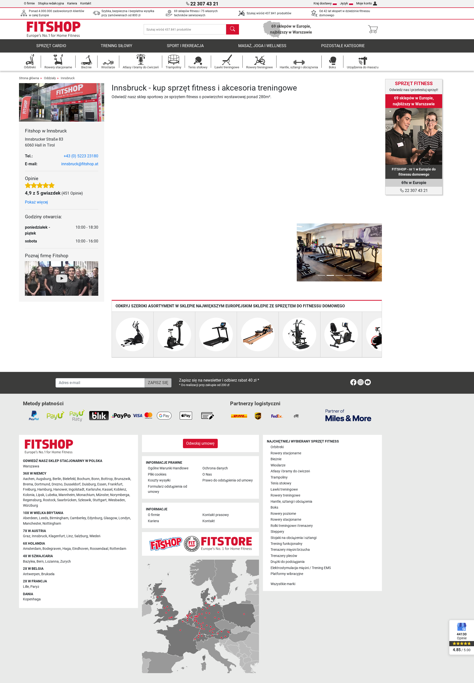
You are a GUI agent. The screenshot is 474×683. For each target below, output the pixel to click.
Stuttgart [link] (100, 500)
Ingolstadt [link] (76, 489)
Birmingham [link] (59, 518)
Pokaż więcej (36, 202)
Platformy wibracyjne (287, 574)
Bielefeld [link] (69, 479)
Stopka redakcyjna (51, 3)
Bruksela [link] (48, 574)
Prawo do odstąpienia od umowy (227, 480)
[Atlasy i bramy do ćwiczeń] (299, 334)
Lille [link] (26, 587)
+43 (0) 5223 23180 (81, 156)
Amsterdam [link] (32, 549)
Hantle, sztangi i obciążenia (291, 501)
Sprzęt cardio (51, 45)
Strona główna (29, 78)
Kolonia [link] (29, 495)
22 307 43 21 (416, 190)
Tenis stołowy (281, 483)
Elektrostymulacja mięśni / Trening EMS (301, 568)
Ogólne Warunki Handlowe (168, 468)
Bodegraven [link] (51, 549)
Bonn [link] (95, 479)
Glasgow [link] (110, 518)
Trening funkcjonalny (286, 544)
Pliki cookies (157, 474)
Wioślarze (278, 465)
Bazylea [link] (29, 561)
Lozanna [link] (52, 561)
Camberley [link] (78, 518)
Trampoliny (279, 477)
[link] (413, 136)
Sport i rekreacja (185, 45)
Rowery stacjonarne (286, 453)
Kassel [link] (107, 489)
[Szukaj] (232, 29)
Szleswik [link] (84, 500)
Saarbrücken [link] (67, 500)
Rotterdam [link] (118, 549)
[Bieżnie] (216, 334)
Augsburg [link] (43, 479)
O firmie (29, 3)
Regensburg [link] (32, 500)
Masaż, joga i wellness (262, 45)
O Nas (207, 474)
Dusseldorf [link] (72, 484)
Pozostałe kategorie (343, 45)
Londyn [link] (124, 518)
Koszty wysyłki (159, 480)
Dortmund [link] (42, 484)
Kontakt (85, 3)
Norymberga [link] (119, 495)
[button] (300, 252)
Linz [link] (69, 536)
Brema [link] (28, 484)
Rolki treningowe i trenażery (292, 526)
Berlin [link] (57, 479)
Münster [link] (102, 495)
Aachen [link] (29, 479)
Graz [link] (26, 536)
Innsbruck (68, 78)
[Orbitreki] (132, 334)
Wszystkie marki (283, 584)
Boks (274, 507)
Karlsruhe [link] (93, 489)
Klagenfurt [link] (57, 536)
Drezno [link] (57, 484)
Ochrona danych (215, 468)
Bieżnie (276, 459)
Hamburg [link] (44, 489)
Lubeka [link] (51, 495)
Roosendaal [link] (99, 549)
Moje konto (364, 3)
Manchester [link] (32, 523)
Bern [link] (40, 561)
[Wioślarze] (258, 334)
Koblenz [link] (120, 489)
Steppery (277, 532)
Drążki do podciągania (288, 562)
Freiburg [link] (29, 489)
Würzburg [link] (30, 505)
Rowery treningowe (285, 495)
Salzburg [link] (81, 536)
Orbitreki (277, 447)
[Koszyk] (374, 29)
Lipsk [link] (40, 495)
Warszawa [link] (31, 466)
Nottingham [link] (51, 523)
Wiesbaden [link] (116, 500)
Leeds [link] (43, 518)
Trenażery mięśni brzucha (290, 550)
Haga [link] (66, 549)
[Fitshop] (53, 29)
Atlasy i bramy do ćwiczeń (290, 471)
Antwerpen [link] (31, 574)
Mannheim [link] (67, 495)
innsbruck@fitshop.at (79, 164)
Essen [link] (101, 484)
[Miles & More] (348, 415)
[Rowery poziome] (341, 334)
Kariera (72, 3)
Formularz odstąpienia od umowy (167, 489)
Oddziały (50, 78)
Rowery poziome (283, 514)
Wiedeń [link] (94, 536)
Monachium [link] (85, 495)
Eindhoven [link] (80, 549)
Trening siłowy (116, 45)
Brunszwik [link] (122, 479)
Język (344, 3)
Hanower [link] (60, 489)
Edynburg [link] (94, 518)
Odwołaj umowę (200, 443)
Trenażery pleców (284, 556)
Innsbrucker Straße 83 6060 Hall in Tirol (44, 142)
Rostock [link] (49, 500)
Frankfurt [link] (115, 484)
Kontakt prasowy (215, 515)
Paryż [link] (34, 587)
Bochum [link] (83, 479)
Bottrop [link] (107, 479)
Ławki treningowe (284, 489)
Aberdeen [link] (30, 518)
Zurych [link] (65, 561)
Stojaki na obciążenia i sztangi (293, 538)
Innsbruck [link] (39, 536)
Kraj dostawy (323, 3)
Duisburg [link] (89, 484)
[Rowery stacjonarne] (174, 334)
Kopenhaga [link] (32, 599)
